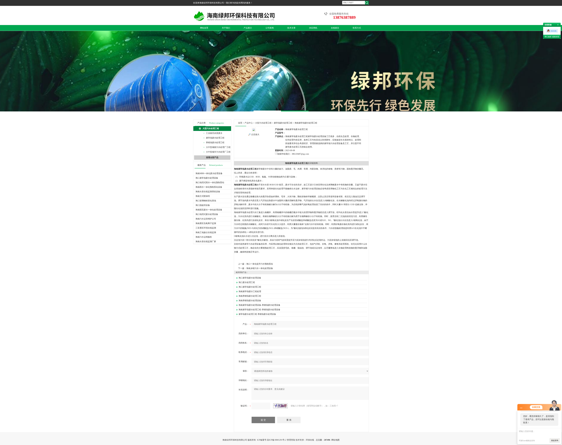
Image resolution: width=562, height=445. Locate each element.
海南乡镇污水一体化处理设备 (259, 268)
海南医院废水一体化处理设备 (209, 210)
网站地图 (335, 440)
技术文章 (291, 28)
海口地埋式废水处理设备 (207, 214)
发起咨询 (554, 440)
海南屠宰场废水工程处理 (250, 291)
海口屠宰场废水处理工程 (250, 287)
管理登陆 (291, 440)
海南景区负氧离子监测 (206, 223)
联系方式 (357, 28)
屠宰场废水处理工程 (215, 138)
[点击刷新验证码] (280, 405)
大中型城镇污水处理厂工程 (218, 147)
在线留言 (335, 28)
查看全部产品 (212, 157)
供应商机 (313, 28)
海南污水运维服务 (204, 237)
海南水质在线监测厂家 (206, 241)
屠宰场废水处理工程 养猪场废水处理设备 (257, 314)
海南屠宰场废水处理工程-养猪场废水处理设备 (259, 310)
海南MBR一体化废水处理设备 (209, 173)
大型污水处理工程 (211, 128)
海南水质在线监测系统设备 (208, 192)
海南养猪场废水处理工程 (250, 296)
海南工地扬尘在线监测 (206, 232)
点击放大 (255, 134)
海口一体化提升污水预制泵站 (259, 264)
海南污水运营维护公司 (206, 219)
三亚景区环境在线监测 (206, 228)
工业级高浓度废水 (214, 133)
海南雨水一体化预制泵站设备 (209, 187)
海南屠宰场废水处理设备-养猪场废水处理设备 (259, 305)
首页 (240, 123)
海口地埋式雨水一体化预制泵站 (210, 182)
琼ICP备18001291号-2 (276, 440)
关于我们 (226, 28)
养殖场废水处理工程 (215, 142)
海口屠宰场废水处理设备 (207, 178)
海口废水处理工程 (247, 282)
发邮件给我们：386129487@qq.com (293, 154)
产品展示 (248, 28)
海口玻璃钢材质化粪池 (206, 201)
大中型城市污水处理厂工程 (218, 152)
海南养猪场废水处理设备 (250, 300)
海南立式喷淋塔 (203, 196)
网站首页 (204, 28)
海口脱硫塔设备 (203, 205)
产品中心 (249, 123)
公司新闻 (269, 28)
